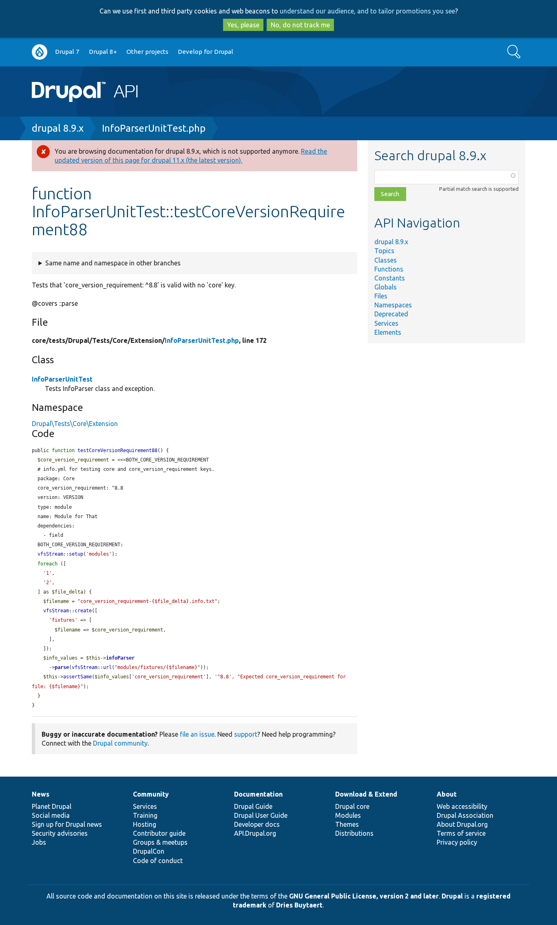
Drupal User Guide (260, 815)
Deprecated (391, 314)
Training (145, 815)
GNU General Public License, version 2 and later (364, 896)
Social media (51, 815)
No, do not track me (300, 25)
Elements (387, 332)
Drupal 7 (67, 51)
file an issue (197, 734)
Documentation (258, 794)
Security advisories (60, 833)
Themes (347, 824)
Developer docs (257, 824)
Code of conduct (158, 860)
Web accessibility (462, 806)
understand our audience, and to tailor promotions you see (367, 11)
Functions (388, 269)
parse (62, 667)
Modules (348, 815)
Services (386, 323)
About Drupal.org (462, 824)
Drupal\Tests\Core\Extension (75, 423)
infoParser (120, 658)
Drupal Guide (253, 806)
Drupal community (120, 743)
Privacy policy (457, 842)
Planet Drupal (51, 806)
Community (151, 794)
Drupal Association (465, 815)
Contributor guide (159, 833)
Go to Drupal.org (39, 52)
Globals (385, 287)
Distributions (354, 833)
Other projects (147, 51)
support (245, 734)
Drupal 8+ (103, 51)
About (447, 794)
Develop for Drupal (205, 51)
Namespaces (393, 305)
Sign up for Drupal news (67, 824)
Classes (385, 260)
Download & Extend (366, 794)
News (40, 794)
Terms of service (461, 833)
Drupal (452, 896)
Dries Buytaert (299, 905)
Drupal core (352, 806)
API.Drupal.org (255, 833)
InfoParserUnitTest (62, 379)
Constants (389, 278)
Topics (384, 250)
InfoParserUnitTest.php (154, 128)
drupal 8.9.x (58, 128)
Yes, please (243, 25)
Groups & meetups (160, 842)
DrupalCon (148, 851)
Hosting (144, 824)
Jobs (39, 842)
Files (380, 296)
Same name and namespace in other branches (113, 263)
